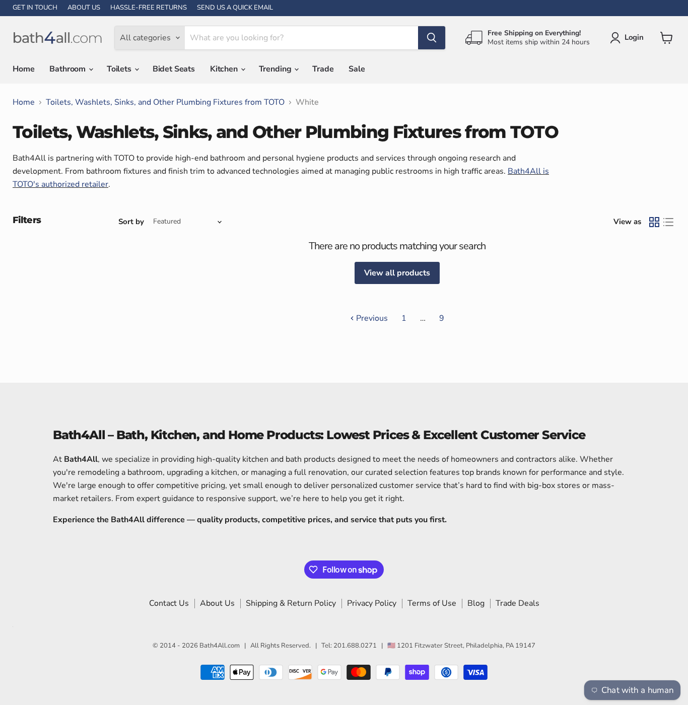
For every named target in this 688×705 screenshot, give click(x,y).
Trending (276, 69)
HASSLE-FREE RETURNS (148, 8)
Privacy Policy (371, 603)
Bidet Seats (174, 69)
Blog (476, 603)
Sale (357, 69)
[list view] (668, 222)
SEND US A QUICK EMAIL (235, 8)
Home (23, 69)
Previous (371, 318)
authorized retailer (74, 184)
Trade (322, 69)
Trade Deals (517, 603)
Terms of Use (431, 603)
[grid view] (654, 222)
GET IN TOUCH (35, 8)
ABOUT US (83, 8)
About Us (217, 603)
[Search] (431, 37)
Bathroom (68, 69)
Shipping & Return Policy (291, 603)
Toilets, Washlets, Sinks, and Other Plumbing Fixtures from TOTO (165, 102)
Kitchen (225, 69)
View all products (397, 272)
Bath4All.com (219, 645)
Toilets (120, 69)
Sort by (131, 222)
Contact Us (169, 603)
